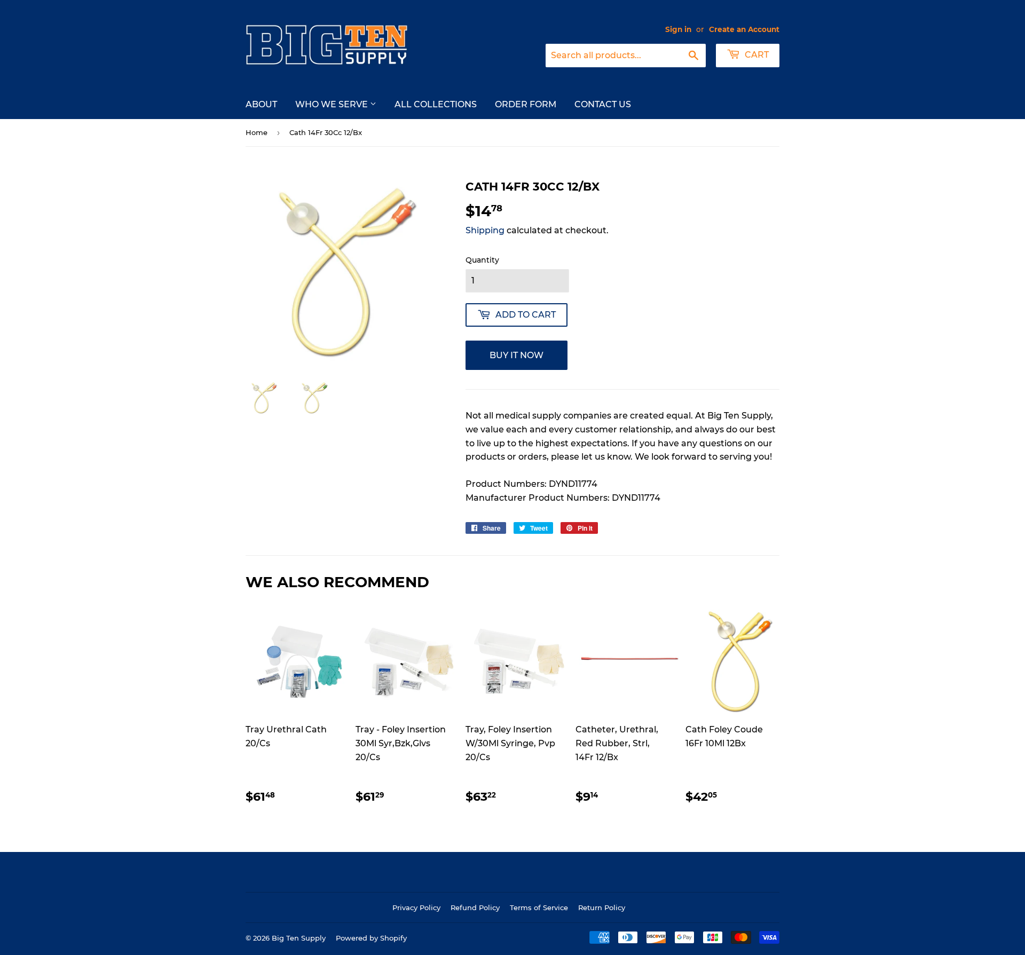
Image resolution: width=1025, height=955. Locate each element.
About (261, 104)
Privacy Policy (416, 907)
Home (256, 132)
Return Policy (601, 907)
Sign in (678, 29)
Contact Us (602, 104)
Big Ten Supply (299, 938)
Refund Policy (475, 907)
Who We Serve (332, 104)
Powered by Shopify (371, 938)
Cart (756, 55)
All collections (436, 104)
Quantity (482, 260)
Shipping (485, 230)
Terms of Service (539, 907)
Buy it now (516, 355)
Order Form (525, 104)
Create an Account (744, 29)
